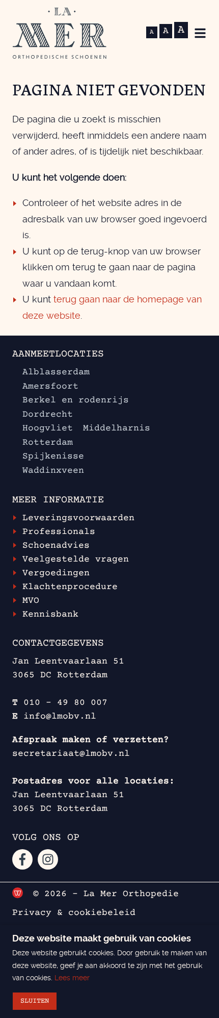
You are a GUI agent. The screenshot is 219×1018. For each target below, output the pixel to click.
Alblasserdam (56, 372)
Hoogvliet (47, 428)
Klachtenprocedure (70, 587)
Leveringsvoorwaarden (78, 518)
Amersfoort (50, 386)
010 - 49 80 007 (65, 703)
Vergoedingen (56, 573)
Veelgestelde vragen (75, 559)
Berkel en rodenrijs (75, 400)
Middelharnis (116, 428)
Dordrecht (47, 415)
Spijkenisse (53, 456)
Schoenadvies (56, 546)
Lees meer (72, 978)
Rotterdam (47, 443)
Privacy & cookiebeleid (73, 913)
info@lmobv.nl (59, 716)
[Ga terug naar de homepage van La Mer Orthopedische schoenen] (59, 33)
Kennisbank (50, 614)
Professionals (58, 532)
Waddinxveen (53, 471)
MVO (30, 601)
